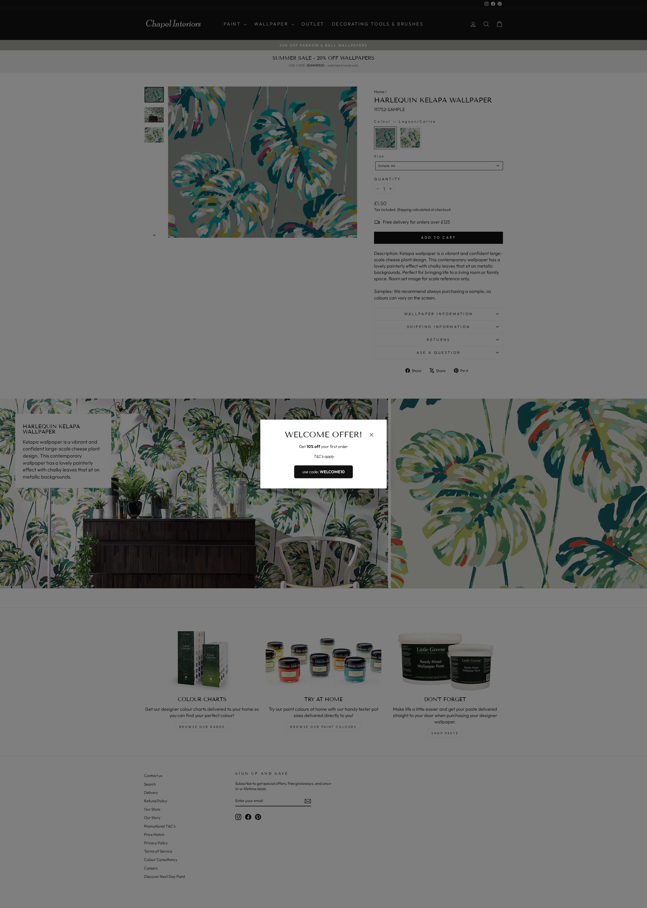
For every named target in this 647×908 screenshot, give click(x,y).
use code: (323, 471)
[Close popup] (371, 435)
